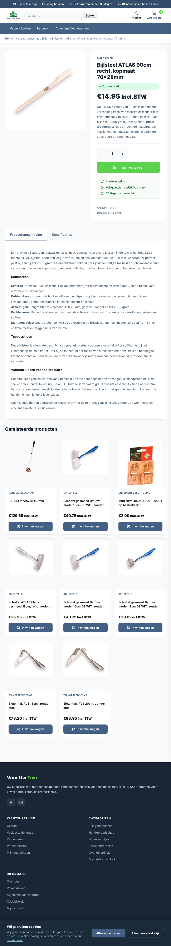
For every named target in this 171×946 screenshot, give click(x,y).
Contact (12, 826)
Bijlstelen (58, 38)
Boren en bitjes (99, 839)
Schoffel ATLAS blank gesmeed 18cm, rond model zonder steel (28, 606)
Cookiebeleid (16, 901)
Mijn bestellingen (18, 852)
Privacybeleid (16, 888)
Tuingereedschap (101, 826)
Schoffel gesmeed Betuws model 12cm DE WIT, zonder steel (138, 606)
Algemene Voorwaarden (72, 28)
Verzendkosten (20, 28)
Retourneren (15, 839)
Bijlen (45, 38)
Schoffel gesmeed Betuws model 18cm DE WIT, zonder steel (83, 505)
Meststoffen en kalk (102, 859)
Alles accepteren (108, 933)
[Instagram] (21, 802)
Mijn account (15, 908)
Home (9, 38)
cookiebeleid (15, 940)
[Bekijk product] (51, 441)
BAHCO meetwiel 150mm (26, 501)
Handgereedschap (27, 38)
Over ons (13, 881)
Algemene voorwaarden (23, 894)
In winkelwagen (131, 167)
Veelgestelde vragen (21, 832)
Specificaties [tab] (62, 235)
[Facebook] (11, 802)
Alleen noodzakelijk (145, 933)
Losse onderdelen (101, 846)
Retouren (43, 28)
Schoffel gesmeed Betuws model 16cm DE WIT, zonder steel (83, 606)
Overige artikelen (100, 852)
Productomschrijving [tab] (26, 235)
